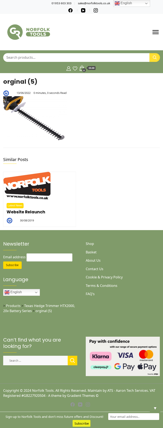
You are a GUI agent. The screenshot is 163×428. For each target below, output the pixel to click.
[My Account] (68, 68)
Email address (14, 257)
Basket (91, 252)
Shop (90, 243)
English (16, 292)
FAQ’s (90, 294)
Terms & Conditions (101, 285)
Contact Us (94, 269)
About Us (93, 260)
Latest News (15, 205)
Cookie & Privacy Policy (104, 277)
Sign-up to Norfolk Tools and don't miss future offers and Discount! (54, 416)
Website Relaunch (26, 212)
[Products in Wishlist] (75, 68)
